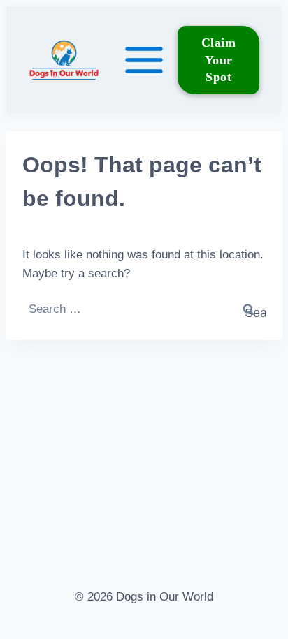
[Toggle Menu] (144, 60)
